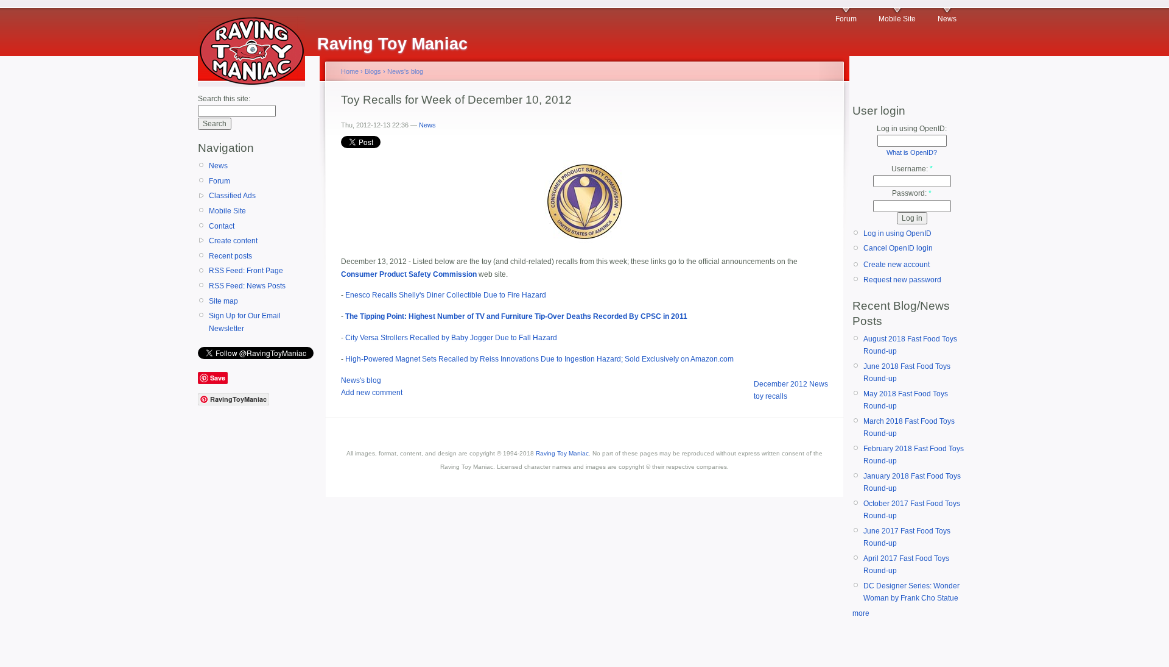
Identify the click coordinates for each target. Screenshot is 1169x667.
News (947, 19)
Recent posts (230, 256)
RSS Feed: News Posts (247, 286)
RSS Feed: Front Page (246, 270)
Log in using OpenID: (912, 128)
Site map (223, 301)
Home (350, 71)
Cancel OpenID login (898, 248)
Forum (846, 19)
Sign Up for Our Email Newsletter (245, 322)
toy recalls (770, 396)
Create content (233, 241)
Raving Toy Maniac (562, 453)
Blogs (373, 71)
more (860, 613)
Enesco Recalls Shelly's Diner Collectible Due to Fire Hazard (445, 295)
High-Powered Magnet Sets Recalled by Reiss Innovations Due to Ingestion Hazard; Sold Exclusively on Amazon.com (539, 359)
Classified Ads (232, 195)
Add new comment (371, 392)
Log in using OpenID (897, 233)
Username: (912, 169)
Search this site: (224, 99)
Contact (221, 226)
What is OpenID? (911, 152)
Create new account (896, 264)
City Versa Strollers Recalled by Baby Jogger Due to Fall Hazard (451, 338)
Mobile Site (897, 19)
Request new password (902, 280)
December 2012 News (791, 384)
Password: (912, 193)
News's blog (405, 71)
